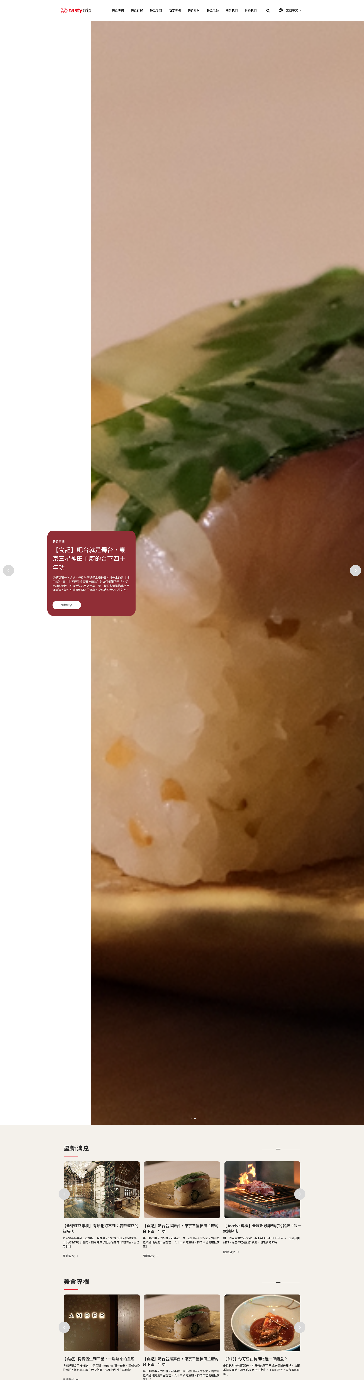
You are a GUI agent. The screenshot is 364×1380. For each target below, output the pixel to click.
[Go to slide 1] (191, 1118)
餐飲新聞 (156, 10)
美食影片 (194, 10)
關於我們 (232, 10)
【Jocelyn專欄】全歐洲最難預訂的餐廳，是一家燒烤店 (182, 1228)
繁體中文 (292, 10)
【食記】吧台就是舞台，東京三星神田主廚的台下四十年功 (100, 1228)
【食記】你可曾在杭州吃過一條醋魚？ (175, 1358)
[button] (268, 11)
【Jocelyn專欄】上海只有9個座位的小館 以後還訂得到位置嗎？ (262, 1228)
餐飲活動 (213, 10)
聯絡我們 (251, 10)
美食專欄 (118, 10)
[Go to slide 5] (283, 1282)
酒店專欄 (175, 10)
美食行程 (137, 10)
